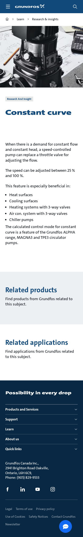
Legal (8, 509)
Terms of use (24, 509)
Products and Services (22, 409)
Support (11, 419)
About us (12, 439)
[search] (75, 6)
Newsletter (12, 524)
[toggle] (8, 6)
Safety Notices (38, 517)
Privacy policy (45, 509)
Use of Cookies (15, 517)
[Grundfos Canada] (7, 19)
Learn (9, 429)
